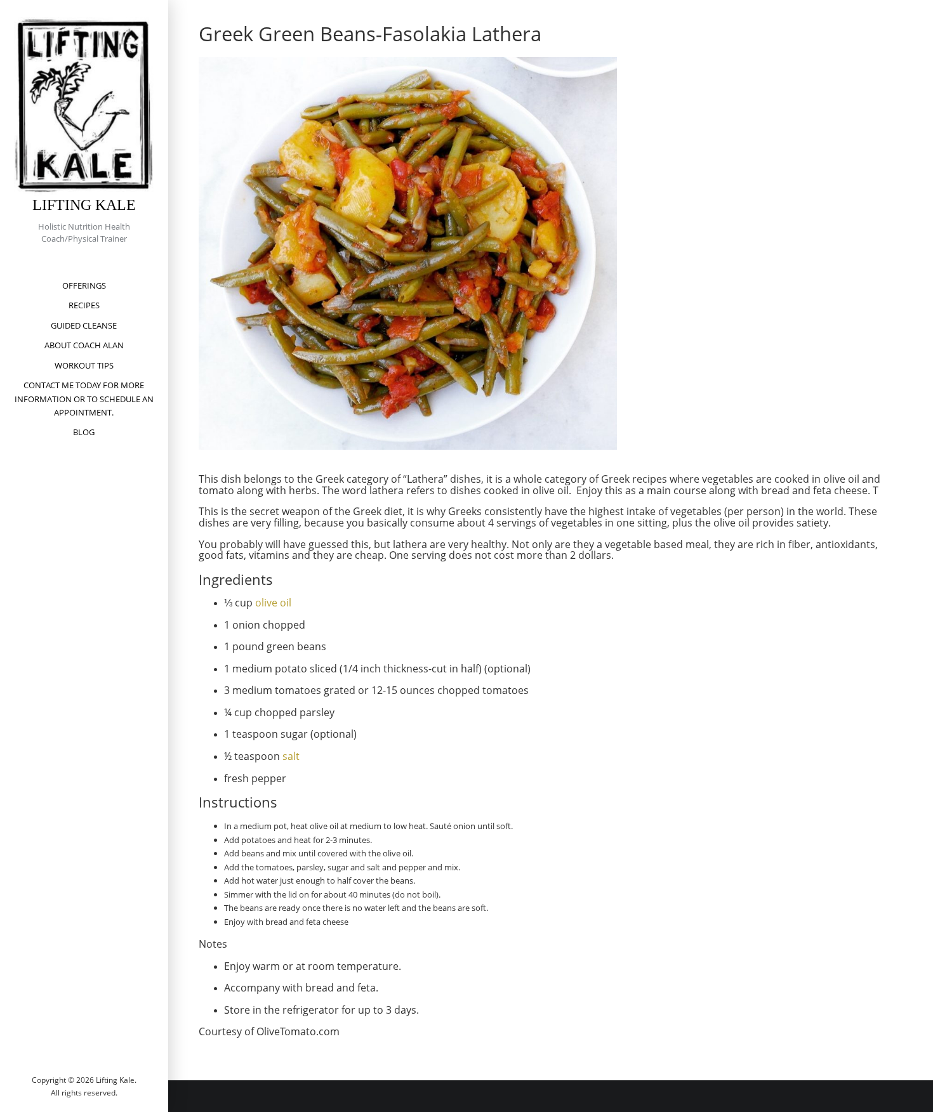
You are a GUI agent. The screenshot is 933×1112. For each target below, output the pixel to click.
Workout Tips (84, 365)
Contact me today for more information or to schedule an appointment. (84, 398)
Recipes (84, 305)
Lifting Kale (84, 205)
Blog (84, 432)
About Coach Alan (84, 345)
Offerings (84, 285)
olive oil (273, 603)
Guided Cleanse (84, 325)
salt (291, 756)
